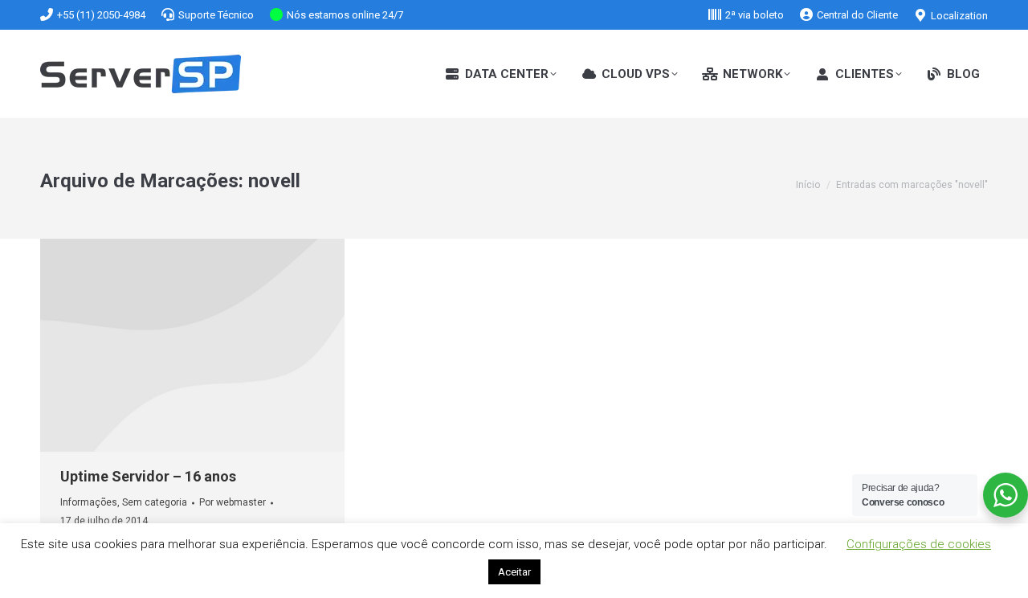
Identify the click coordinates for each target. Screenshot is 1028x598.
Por (232, 502)
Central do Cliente (857, 15)
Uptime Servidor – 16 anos (148, 476)
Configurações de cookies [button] (918, 544)
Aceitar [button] (514, 572)
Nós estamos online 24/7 (345, 15)
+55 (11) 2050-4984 (101, 15)
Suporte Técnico (216, 15)
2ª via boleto (754, 15)
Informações (88, 502)
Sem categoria (154, 502)
